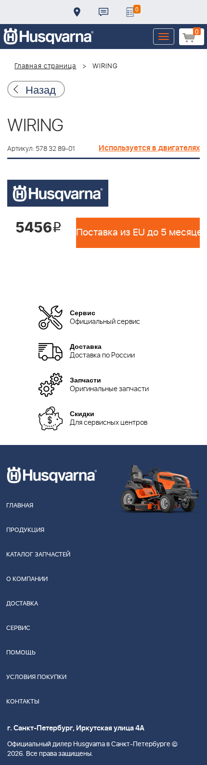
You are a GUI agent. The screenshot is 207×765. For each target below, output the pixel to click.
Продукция (25, 530)
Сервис (18, 628)
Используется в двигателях (149, 148)
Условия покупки (36, 677)
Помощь (21, 652)
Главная (19, 505)
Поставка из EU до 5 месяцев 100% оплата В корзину (138, 232)
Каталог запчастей (38, 554)
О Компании (27, 579)
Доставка (77, 12)
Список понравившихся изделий (130, 12)
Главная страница (45, 66)
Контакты (103, 12)
